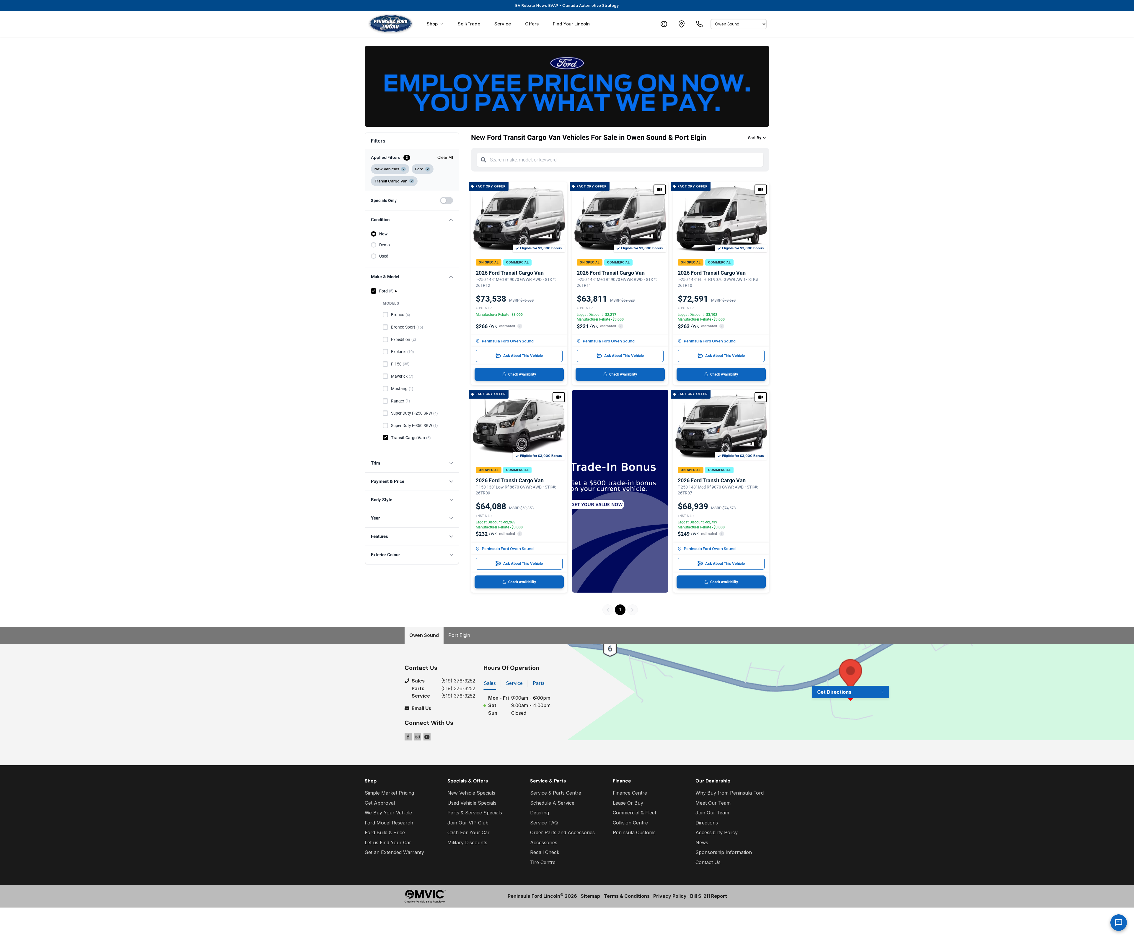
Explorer (402, 351)
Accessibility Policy (716, 832)
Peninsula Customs (634, 832)
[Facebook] (408, 736)
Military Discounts (467, 842)
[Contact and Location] (681, 23)
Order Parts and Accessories (562, 832)
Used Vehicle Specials (471, 803)
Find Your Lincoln (571, 24)
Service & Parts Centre (555, 793)
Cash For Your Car (468, 832)
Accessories (543, 842)
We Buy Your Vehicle (388, 813)
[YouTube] (427, 736)
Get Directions (834, 692)
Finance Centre (630, 793)
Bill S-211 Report (708, 896)
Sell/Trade (469, 24)
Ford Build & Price (385, 832)
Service (502, 24)
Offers (532, 24)
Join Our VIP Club (467, 823)
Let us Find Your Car (388, 842)
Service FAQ (544, 823)
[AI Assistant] (1118, 922)
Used (383, 256)
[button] (412, 220)
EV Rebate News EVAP (567, 5)
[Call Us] (699, 23)
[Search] (483, 159)
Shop (432, 24)
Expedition (403, 339)
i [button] (519, 326)
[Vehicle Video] (660, 190)
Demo (384, 244)
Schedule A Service (552, 803)
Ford (386, 291)
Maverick (402, 376)
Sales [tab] (490, 683)
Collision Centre (630, 823)
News (701, 842)
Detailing (539, 813)
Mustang (402, 388)
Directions (706, 823)
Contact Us (708, 862)
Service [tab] (514, 683)
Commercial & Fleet (634, 813)
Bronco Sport (407, 327)
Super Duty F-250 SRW (414, 413)
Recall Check (544, 852)
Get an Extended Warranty (394, 852)
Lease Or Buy (628, 803)
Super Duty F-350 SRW (414, 425)
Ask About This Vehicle (523, 355)
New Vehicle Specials (471, 793)
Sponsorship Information (723, 852)
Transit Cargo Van (411, 437)
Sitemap (590, 896)
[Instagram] (417, 736)
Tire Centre (542, 862)
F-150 (400, 364)
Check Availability (522, 374)
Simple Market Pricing (389, 793)
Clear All (445, 157)
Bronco (400, 314)
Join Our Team (712, 813)
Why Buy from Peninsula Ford (729, 793)
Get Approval (380, 803)
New (383, 234)
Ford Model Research (389, 823)
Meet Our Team (713, 803)
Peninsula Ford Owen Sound (508, 341)
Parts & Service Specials (474, 813)
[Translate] (663, 23)
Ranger (400, 401)
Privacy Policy (670, 896)
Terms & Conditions (627, 896)
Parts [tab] (539, 683)
